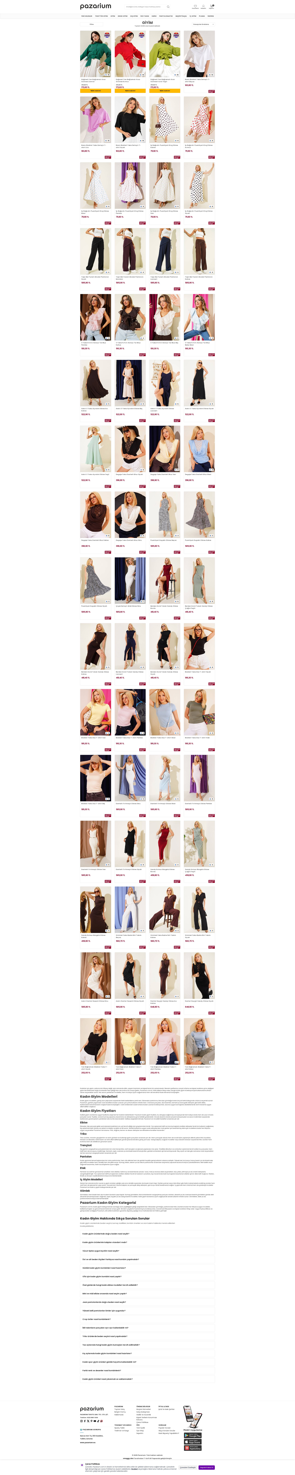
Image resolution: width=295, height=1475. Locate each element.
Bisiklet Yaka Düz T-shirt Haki (197, 738)
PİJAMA (202, 16)
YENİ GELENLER (86, 16)
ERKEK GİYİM (122, 16)
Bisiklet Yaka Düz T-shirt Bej (93, 803)
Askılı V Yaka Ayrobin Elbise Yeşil (95, 474)
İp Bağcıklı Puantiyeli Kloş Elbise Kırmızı (199, 146)
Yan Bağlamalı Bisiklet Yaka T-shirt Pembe (163, 1068)
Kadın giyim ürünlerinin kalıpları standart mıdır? (105, 1242)
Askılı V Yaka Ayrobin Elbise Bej (129, 408)
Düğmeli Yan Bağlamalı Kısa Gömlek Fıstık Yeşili (162, 80)
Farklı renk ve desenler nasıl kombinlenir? (102, 1370)
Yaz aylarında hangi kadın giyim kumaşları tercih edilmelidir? (111, 1345)
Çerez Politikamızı (108, 1469)
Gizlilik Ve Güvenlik (143, 1415)
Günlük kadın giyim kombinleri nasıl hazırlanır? (104, 1268)
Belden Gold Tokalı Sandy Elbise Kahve (95, 673)
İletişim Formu (120, 1412)
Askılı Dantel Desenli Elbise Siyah (130, 1001)
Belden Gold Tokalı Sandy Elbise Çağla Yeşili (199, 607)
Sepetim (139, 1433)
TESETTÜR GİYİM (101, 16)
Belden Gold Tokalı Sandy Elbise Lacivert (129, 673)
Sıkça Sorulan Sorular (167, 1431)
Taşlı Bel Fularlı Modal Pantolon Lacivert (164, 278)
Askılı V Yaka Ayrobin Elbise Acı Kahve (94, 409)
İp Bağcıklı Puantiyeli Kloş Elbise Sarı (164, 212)
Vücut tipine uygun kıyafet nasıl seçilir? (101, 1251)
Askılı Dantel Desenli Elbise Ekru (94, 1001)
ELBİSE (154, 16)
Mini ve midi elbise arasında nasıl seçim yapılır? (105, 1293)
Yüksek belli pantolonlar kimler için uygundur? (104, 1310)
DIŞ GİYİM (134, 16)
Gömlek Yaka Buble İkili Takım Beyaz (128, 936)
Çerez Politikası (142, 1422)
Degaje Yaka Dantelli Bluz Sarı (163, 474)
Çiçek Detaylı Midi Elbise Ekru (128, 606)
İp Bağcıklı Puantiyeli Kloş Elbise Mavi (95, 212)
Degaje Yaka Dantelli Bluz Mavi (198, 474)
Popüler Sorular (165, 1428)
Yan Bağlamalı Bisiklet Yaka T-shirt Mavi (198, 1068)
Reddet (134, 1469)
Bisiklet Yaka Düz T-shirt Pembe (129, 738)
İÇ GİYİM (193, 16)
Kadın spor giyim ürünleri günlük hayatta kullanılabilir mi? (109, 1362)
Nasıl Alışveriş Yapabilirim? (169, 1433)
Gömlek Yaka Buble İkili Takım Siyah (198, 936)
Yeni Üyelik (140, 1428)
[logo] (95, 7)
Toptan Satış (119, 1409)
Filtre (92, 24)
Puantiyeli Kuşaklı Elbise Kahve (198, 540)
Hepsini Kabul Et (206, 1467)
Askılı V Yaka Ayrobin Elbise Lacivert (162, 409)
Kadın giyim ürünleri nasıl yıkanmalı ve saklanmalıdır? (108, 1379)
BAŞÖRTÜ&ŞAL (181, 16)
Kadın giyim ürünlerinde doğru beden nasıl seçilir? (106, 1233)
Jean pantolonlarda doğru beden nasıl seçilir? (104, 1302)
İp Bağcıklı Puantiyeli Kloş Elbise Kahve (164, 146)
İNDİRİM (211, 16)
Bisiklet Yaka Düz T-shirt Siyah (198, 672)
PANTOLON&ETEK (166, 16)
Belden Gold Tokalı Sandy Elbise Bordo (164, 607)
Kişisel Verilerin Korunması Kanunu (146, 1418)
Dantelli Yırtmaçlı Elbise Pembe (198, 803)
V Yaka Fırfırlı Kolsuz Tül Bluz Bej (164, 343)
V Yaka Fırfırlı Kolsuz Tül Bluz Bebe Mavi (197, 344)
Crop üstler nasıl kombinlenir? (97, 1319)
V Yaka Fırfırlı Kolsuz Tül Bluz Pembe (93, 344)
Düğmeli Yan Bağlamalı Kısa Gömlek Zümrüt (93, 80)
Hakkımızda (118, 1415)
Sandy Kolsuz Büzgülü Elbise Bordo (162, 870)
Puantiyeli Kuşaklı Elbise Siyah (94, 606)
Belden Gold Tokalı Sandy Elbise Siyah (164, 673)
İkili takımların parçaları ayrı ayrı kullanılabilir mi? (105, 1327)
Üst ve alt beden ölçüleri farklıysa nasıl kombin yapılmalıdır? (111, 1259)
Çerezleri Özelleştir (188, 1467)
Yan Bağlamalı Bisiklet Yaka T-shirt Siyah (94, 1068)
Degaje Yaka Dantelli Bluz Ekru (129, 540)
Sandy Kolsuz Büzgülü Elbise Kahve (93, 936)
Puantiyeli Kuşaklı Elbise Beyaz (163, 540)
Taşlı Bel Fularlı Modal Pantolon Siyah (95, 278)
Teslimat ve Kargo (121, 1431)
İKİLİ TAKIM (144, 16)
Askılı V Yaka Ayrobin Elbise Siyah (199, 408)
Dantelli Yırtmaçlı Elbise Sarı (93, 869)
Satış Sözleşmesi (143, 1412)
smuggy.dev (128, 1458)
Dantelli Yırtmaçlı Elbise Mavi (163, 803)
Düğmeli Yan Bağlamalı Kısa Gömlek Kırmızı (128, 80)
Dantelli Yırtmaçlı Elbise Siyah (129, 869)
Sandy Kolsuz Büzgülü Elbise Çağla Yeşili (197, 870)
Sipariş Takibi (119, 1428)
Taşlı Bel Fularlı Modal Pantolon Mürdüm (129, 278)
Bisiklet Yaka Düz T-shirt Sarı (93, 738)
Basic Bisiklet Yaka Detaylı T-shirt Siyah (128, 146)
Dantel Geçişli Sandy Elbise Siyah (199, 1001)
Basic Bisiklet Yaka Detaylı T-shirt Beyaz (197, 80)
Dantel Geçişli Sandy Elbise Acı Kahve (163, 1002)
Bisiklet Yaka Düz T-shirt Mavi (163, 738)
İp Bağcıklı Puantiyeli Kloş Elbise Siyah (199, 212)
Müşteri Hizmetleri (143, 1409)
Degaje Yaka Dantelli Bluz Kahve (95, 540)
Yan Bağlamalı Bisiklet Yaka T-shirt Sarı (129, 1068)
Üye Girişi (140, 1431)
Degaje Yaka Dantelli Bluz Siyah (129, 474)
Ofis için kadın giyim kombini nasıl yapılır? (102, 1276)
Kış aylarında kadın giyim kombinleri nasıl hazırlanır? (107, 1353)
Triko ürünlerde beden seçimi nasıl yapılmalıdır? (105, 1336)
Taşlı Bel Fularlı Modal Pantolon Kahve (198, 278)
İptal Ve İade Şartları (166, 1409)
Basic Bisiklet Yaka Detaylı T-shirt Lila (93, 146)
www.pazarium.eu (87, 1442)
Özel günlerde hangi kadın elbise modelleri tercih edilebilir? (110, 1285)
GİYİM (113, 16)
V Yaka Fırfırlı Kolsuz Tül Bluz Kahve (128, 344)
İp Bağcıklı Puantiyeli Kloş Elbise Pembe (129, 212)
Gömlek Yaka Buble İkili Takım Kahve (163, 936)
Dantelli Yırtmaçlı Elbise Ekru (128, 803)
